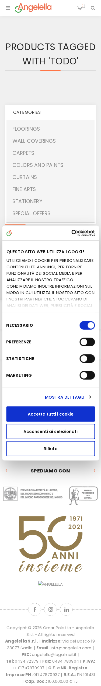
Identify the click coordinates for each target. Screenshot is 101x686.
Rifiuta (51, 449)
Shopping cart (82, 5)
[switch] (87, 342)
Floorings (26, 129)
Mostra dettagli (65, 397)
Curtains (24, 177)
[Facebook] (34, 609)
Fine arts (24, 189)
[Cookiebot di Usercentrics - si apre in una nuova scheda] (72, 232)
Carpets (23, 153)
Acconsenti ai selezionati (50, 431)
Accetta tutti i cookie (51, 414)
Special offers (31, 213)
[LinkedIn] (66, 609)
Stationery (27, 201)
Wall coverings (34, 141)
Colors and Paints (37, 165)
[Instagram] (50, 609)
